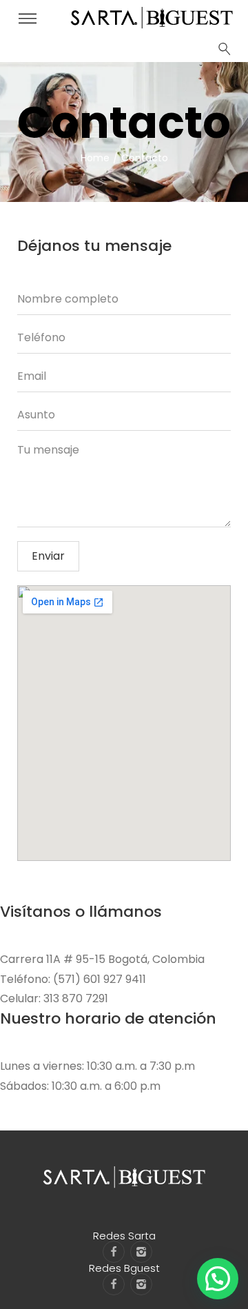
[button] (217, 1278)
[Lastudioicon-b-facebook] (114, 1252)
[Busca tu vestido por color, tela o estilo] (224, 49)
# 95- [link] (79, 959)
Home (95, 158)
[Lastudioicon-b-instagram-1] (141, 1252)
